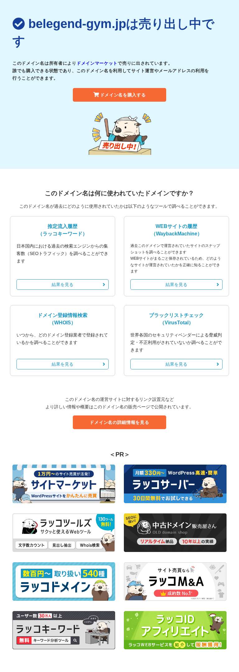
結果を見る (62, 284)
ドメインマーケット (97, 63)
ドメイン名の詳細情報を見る (119, 422)
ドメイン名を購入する (123, 94)
